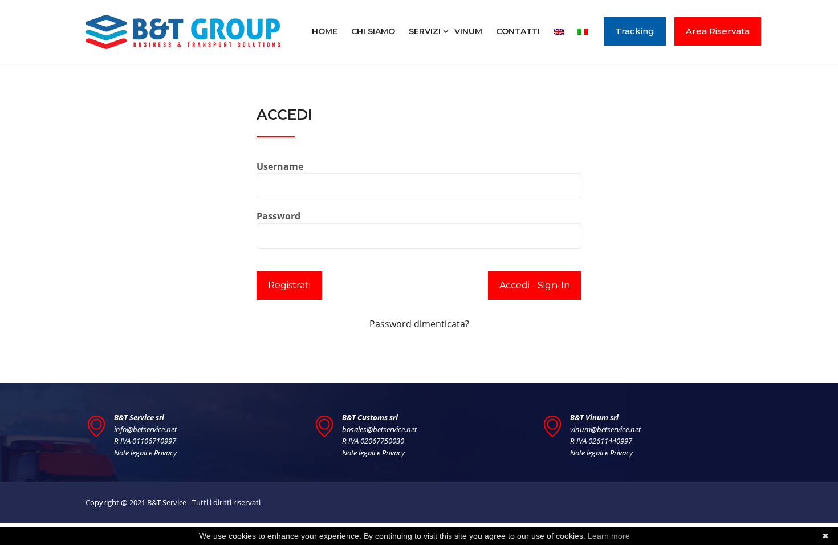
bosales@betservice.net (379, 429)
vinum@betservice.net (605, 429)
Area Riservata (718, 31)
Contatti (518, 31)
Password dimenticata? (419, 324)
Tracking (634, 31)
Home (324, 31)
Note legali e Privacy (145, 453)
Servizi (425, 31)
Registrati (289, 285)
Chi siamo (373, 31)
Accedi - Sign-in (534, 285)
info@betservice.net (145, 429)
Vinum (468, 31)
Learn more (609, 535)
